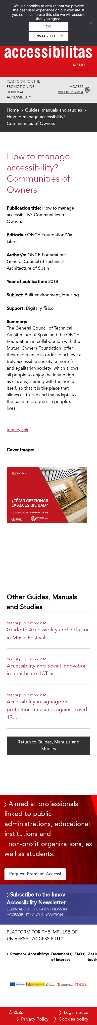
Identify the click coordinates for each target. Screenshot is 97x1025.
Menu (79, 65)
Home (13, 110)
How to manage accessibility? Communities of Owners (44, 117)
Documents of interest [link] (61, 957)
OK (48, 26)
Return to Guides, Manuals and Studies (48, 745)
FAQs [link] (79, 954)
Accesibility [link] (38, 954)
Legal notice (76, 1012)
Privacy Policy (48, 36)
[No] (90, 23)
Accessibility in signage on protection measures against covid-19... (48, 709)
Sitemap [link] (17, 954)
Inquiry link (17, 430)
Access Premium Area (70, 89)
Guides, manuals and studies (53, 110)
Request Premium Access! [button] (35, 874)
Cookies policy (73, 1019)
